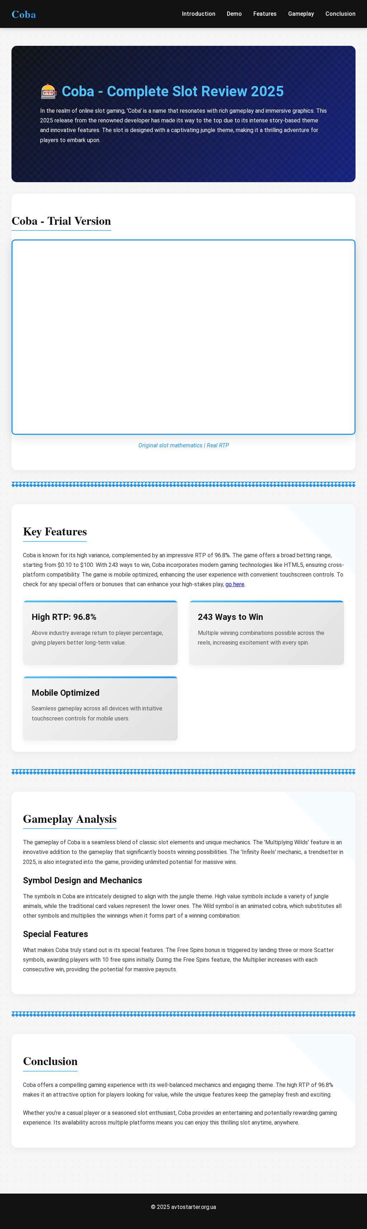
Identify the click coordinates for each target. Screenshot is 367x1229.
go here (234, 584)
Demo (234, 13)
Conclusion (340, 13)
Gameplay (301, 13)
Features (265, 13)
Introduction (198, 13)
